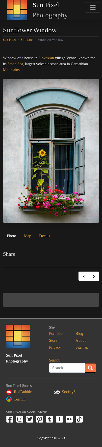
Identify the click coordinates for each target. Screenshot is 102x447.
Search (54, 360)
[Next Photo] (94, 276)
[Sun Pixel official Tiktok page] (79, 419)
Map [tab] (27, 236)
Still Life (27, 40)
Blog (79, 333)
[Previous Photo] (83, 276)
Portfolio (56, 333)
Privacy (55, 347)
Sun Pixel (9, 40)
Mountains (11, 70)
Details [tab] (44, 236)
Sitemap (82, 347)
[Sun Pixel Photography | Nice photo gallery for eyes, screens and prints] (17, 10)
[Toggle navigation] (92, 7)
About (80, 340)
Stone (11, 64)
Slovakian (46, 58)
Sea (20, 64)
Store (53, 340)
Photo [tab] (11, 236)
